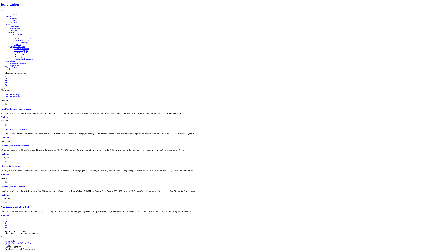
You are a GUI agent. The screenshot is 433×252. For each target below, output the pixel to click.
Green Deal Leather (21, 49)
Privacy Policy (10, 241)
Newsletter (14, 30)
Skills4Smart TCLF (21, 53)
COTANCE (14, 22)
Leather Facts (10, 61)
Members (13, 18)
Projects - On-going (17, 34)
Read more (5, 117)
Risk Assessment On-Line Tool (15, 207)
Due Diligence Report (13, 95)
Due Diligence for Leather (13, 187)
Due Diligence (19, 57)
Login (7, 245)
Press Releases (15, 28)
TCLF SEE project (21, 51)
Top (3, 237)
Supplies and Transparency (24, 59)
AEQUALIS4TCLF (21, 41)
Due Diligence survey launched (15, 146)
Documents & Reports (18, 63)
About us (8, 16)
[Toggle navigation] (2, 10)
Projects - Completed (17, 47)
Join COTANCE (11, 14)
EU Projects (9, 32)
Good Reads (14, 65)
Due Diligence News (12, 97)
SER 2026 (18, 36)
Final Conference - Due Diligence (16, 109)
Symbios (17, 45)
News (7, 24)
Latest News (14, 26)
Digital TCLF (19, 55)
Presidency (14, 20)
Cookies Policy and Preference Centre (18, 243)
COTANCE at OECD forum (14, 129)
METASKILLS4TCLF (22, 39)
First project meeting (10, 166)
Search (7, 69)
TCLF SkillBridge (21, 43)
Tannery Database (11, 67)
